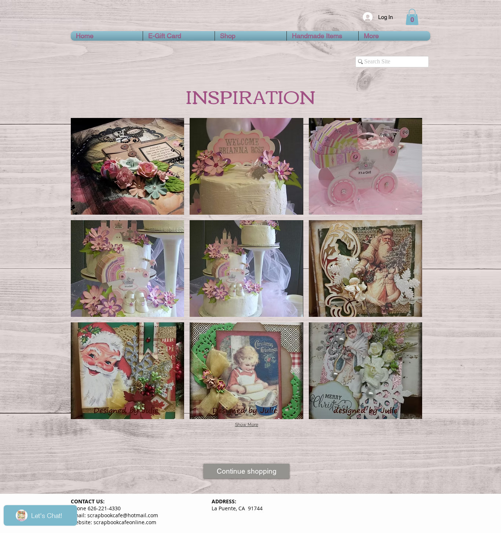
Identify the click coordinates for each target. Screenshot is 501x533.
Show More (246, 424)
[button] (412, 17)
